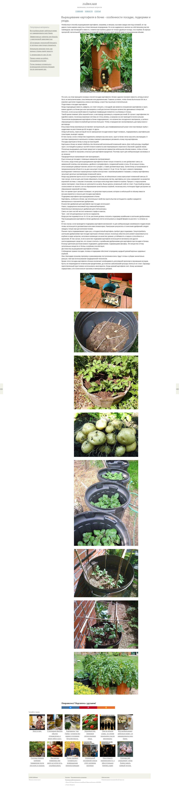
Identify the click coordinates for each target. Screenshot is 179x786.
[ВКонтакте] (70, 707)
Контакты (67, 777)
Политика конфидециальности (73, 780)
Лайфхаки (89, 4)
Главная (79, 10)
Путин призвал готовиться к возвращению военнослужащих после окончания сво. (42, 66)
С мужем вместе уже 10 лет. (40, 55)
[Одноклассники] (106, 707)
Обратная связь (105, 777)
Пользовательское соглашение (78, 777)
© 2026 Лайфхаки (33, 777)
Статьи (97, 10)
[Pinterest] (88, 707)
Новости (89, 10)
